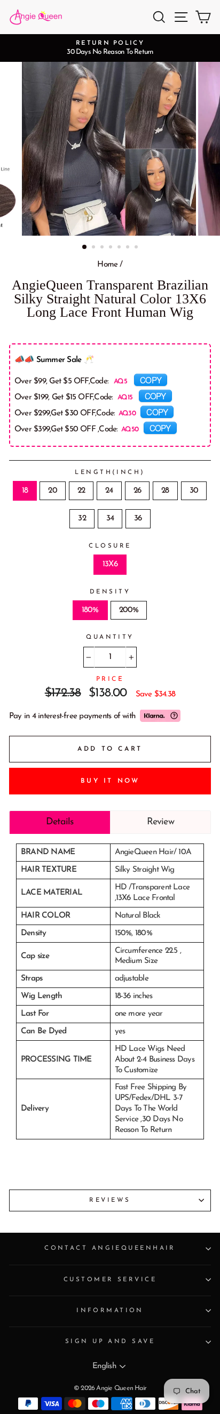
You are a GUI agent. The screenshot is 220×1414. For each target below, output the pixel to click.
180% (90, 610)
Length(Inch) (110, 472)
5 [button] (120, 248)
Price (110, 679)
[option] (110, 48)
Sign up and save (110, 1341)
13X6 (110, 564)
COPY (150, 379)
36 (138, 519)
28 (165, 491)
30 (194, 491)
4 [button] (111, 248)
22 (81, 491)
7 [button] (137, 248)
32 (81, 519)
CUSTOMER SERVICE (110, 1279)
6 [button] (128, 248)
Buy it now (110, 781)
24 (109, 491)
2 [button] (94, 248)
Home (107, 265)
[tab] (60, 822)
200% (129, 610)
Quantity (110, 637)
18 (25, 491)
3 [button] (103, 248)
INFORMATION (110, 1310)
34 (110, 519)
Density (110, 592)
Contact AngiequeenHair (110, 1248)
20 (52, 491)
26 (137, 491)
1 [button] (85, 247)
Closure (110, 546)
